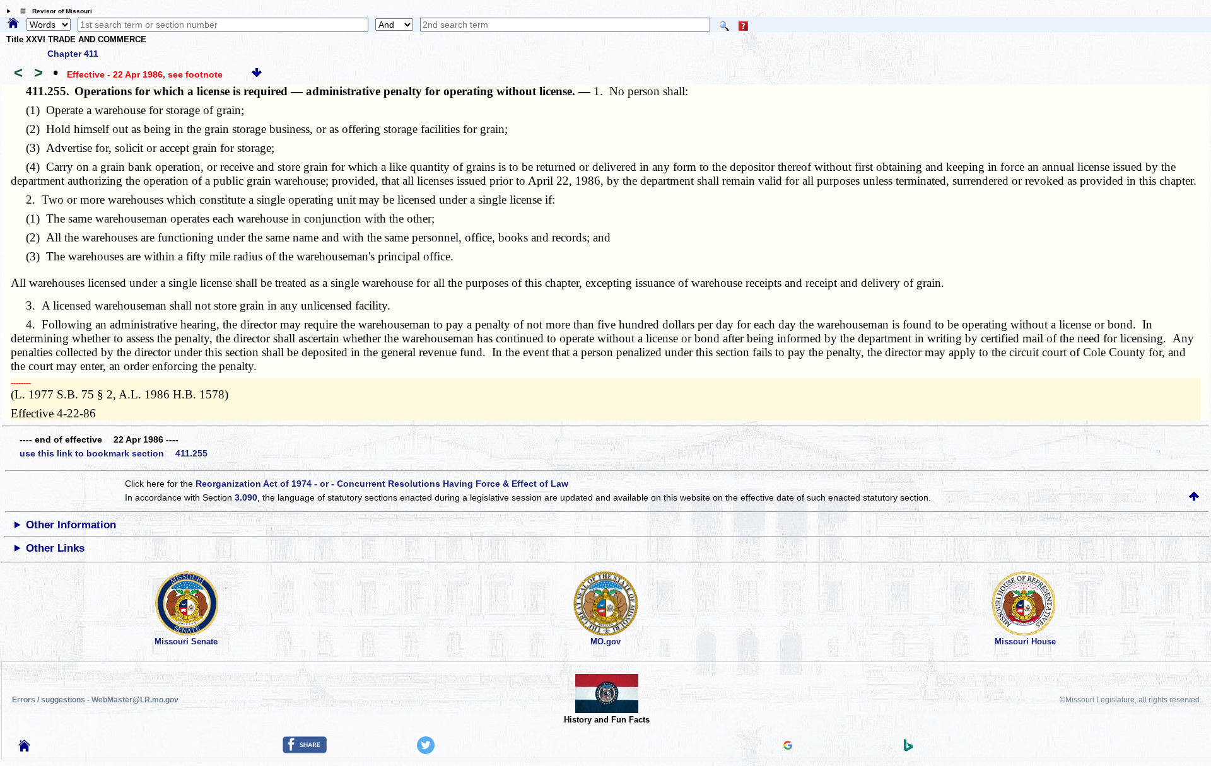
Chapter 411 (72, 54)
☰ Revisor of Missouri (53, 11)
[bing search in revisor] (908, 748)
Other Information (71, 525)
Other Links (55, 548)
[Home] (13, 24)
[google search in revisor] (787, 746)
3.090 (246, 497)
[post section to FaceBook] (305, 750)
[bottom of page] (257, 74)
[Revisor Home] (24, 748)
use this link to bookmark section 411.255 (114, 453)
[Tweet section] (426, 751)
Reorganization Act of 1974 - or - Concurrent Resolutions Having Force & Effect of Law (382, 484)
